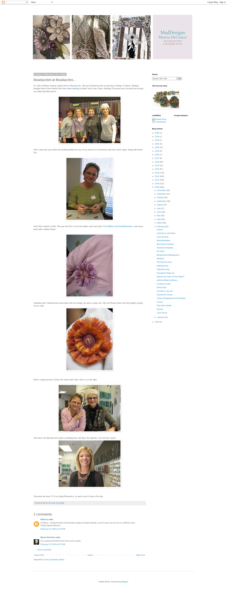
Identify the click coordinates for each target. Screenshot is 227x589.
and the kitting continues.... (168, 280)
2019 (157, 151)
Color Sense (162, 313)
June (159, 212)
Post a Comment (44, 550)
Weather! (160, 258)
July (159, 208)
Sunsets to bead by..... (166, 248)
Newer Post (39, 555)
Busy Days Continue (165, 244)
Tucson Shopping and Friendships (171, 298)
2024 (157, 137)
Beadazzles (76, 86)
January (160, 317)
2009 (157, 187)
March (160, 223)
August (160, 205)
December (161, 190)
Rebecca (44, 519)
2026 (157, 133)
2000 (157, 322)
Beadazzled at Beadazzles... (169, 255)
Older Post (140, 555)
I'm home (160, 251)
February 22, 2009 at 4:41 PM (52, 529)
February (161, 226)
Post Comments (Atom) (54, 560)
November (161, 194)
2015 (157, 165)
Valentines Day (163, 269)
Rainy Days (161, 287)
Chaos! (160, 230)
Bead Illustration (163, 240)
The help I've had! (164, 262)
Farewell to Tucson (165, 295)
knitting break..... (163, 266)
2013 (157, 173)
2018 (157, 155)
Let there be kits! (163, 284)
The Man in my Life (165, 291)
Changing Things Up (165, 273)
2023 (157, 140)
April (159, 219)
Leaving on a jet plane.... (167, 233)
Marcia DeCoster (47, 537)
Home (90, 555)
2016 (157, 162)
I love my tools (163, 237)
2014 (157, 169)
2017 (157, 158)
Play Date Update (164, 305)
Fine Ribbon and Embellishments (118, 226)
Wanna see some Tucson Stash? (170, 277)
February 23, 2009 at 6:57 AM (52, 544)
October (160, 197)
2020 (157, 147)
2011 (157, 180)
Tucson (160, 302)
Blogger (125, 582)
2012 (157, 176)
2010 (157, 184)
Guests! (160, 309)
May (159, 216)
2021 (157, 144)
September (162, 201)
